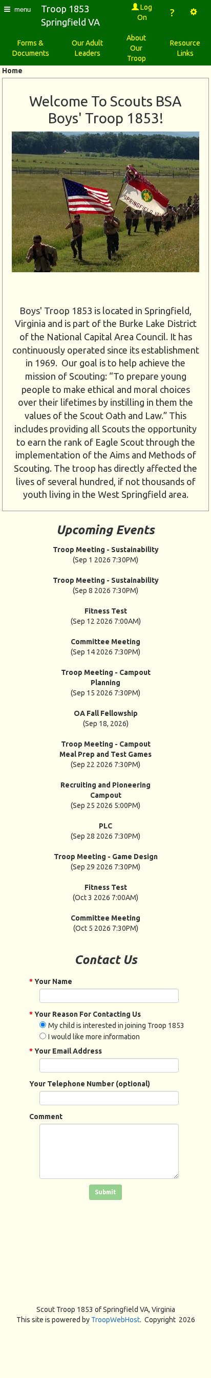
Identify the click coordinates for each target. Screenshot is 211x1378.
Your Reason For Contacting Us (85, 1014)
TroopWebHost (115, 1320)
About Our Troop (136, 48)
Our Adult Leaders (87, 48)
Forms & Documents (30, 48)
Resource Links (185, 48)
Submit (105, 1192)
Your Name (50, 981)
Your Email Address (65, 1051)
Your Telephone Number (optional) (89, 1084)
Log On (145, 12)
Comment (45, 1116)
